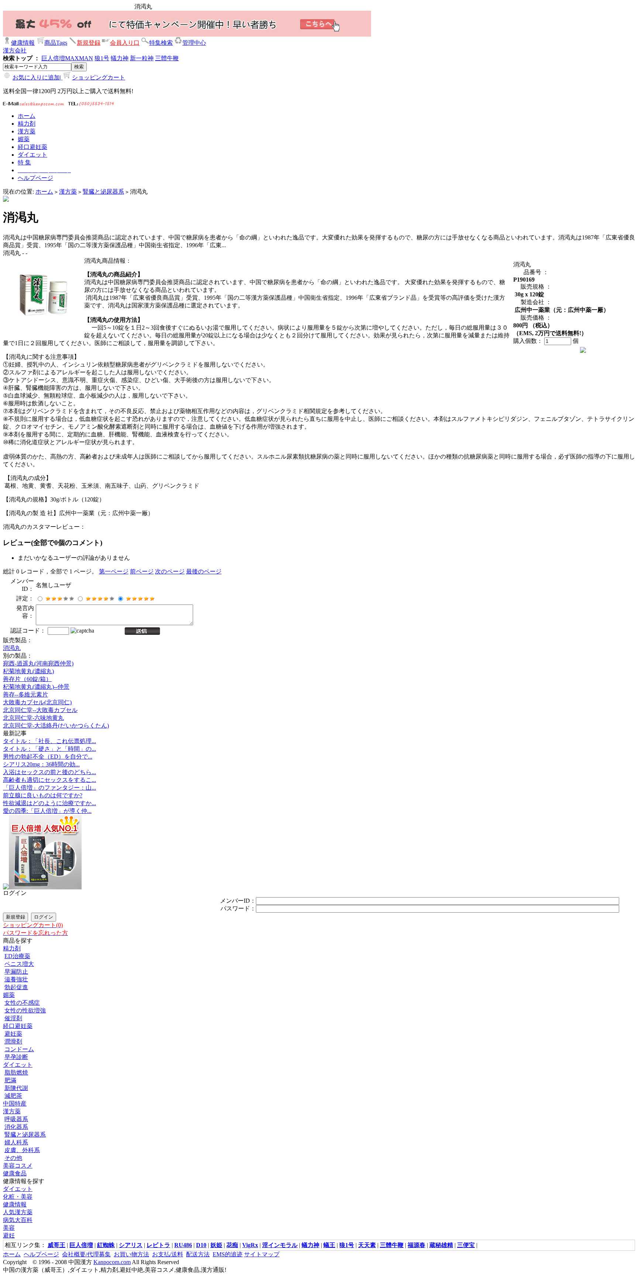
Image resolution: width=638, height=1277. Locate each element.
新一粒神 (142, 58)
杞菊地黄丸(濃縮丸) (28, 671)
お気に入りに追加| (37, 77)
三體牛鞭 (167, 58)
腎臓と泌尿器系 (103, 191)
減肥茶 (13, 1096)
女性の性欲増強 (25, 1010)
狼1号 (102, 58)
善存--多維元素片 (25, 694)
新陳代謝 (16, 1088)
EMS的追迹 (228, 1254)
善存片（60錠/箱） (27, 679)
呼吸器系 (16, 1119)
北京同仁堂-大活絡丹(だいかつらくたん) (56, 725)
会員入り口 (125, 43)
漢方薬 (68, 191)
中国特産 (15, 1103)
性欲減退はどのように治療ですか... (49, 803)
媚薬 (9, 995)
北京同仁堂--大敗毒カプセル (40, 710)
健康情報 (23, 43)
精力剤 (12, 948)
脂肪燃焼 (16, 1072)
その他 (13, 1158)
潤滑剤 (13, 1041)
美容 (9, 1228)
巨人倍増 (53, 58)
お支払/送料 (167, 1254)
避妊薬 (13, 1034)
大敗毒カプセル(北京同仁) (37, 702)
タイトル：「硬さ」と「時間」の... (49, 749)
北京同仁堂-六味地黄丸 (33, 718)
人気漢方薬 (17, 1212)
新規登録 (88, 43)
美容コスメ (17, 1165)
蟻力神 (119, 58)
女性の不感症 (22, 1003)
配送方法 (198, 1254)
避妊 (9, 1235)
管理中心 (194, 43)
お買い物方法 (131, 1254)
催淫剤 (13, 1018)
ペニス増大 (19, 964)
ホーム (44, 191)
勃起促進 (16, 987)
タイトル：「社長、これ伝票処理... (49, 741)
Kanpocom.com (112, 1262)
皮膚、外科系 (22, 1150)
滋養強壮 (16, 979)
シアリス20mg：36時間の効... (41, 764)
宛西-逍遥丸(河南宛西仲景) (38, 663)
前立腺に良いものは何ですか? (42, 795)
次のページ (170, 571)
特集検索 (161, 43)
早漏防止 (16, 971)
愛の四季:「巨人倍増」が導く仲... (47, 811)
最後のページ (204, 571)
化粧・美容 (17, 1196)
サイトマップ (261, 1254)
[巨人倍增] (45, 887)
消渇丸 (12, 648)
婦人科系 (16, 1142)
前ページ (142, 571)
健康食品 (15, 1173)
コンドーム (19, 1049)
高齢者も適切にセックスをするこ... (49, 780)
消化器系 (16, 1127)
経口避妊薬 (17, 1026)
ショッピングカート (98, 77)
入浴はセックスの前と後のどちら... (49, 772)
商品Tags (55, 43)
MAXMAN (79, 58)
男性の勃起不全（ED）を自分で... (47, 756)
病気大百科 (17, 1220)
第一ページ (113, 571)
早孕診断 (16, 1057)
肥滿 (10, 1080)
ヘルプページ (41, 1254)
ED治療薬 (17, 956)
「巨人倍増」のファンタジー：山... (49, 787)
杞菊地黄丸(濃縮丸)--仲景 (36, 687)
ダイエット (17, 1065)
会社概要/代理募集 (86, 1254)
